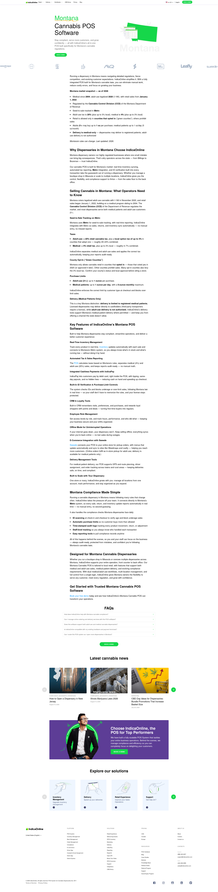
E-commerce (70, 847)
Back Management (72, 839)
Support (109, 864)
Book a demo (187, 2)
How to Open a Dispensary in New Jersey (66, 700)
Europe (143, 839)
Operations (71, 696)
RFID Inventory (111, 839)
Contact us (181, 839)
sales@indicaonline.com (184, 866)
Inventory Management (73, 836)
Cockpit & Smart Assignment (75, 853)
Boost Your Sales (112, 858)
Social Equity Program (147, 874)
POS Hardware (145, 852)
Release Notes (145, 865)
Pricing (75, 2)
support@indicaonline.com (185, 857)
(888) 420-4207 (182, 854)
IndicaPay (109, 847)
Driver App (70, 850)
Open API (109, 856)
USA (142, 834)
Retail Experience (112, 834)
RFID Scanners (111, 861)
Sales (179, 860)
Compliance (53, 696)
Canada (143, 836)
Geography (63, 696)
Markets (143, 860)
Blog (81, 2)
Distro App (70, 856)
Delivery (109, 845)
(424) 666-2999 (182, 863)
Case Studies (145, 857)
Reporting (109, 850)
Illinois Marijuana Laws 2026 (104, 698)
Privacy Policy (42, 883)
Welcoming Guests (112, 836)
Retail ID (109, 853)
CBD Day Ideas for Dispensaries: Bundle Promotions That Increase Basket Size (147, 701)
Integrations (110, 866)
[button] (173, 689)
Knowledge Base (146, 863)
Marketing (135, 696)
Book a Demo (61, 55)
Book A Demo (109, 644)
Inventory (103, 346)
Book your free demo (79, 595)
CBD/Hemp (68, 2)
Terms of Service (31, 883)
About (179, 834)
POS (76, 362)
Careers (180, 836)
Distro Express (71, 858)
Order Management (72, 842)
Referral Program (146, 868)
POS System (70, 834)
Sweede (73, 444)
